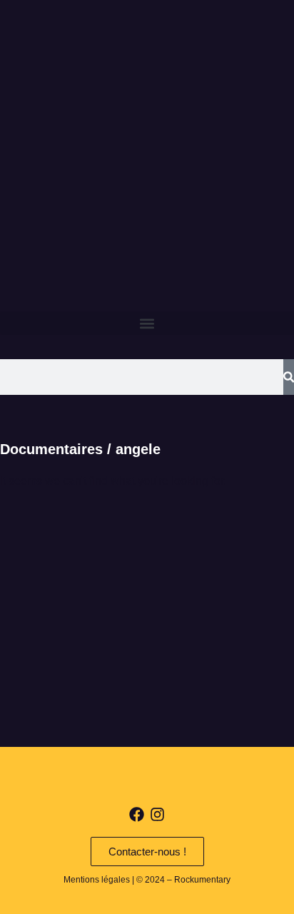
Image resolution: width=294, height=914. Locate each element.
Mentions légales (97, 880)
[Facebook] (136, 814)
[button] (147, 323)
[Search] (288, 377)
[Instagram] (157, 814)
